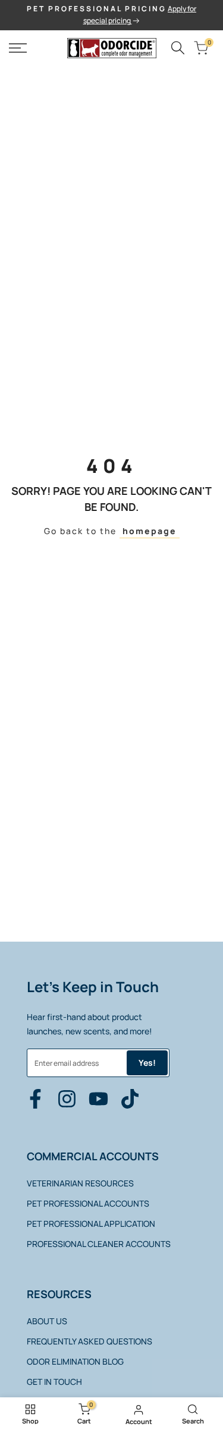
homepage (150, 530)
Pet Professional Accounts (88, 1203)
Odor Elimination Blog (75, 1361)
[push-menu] (18, 48)
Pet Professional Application (91, 1223)
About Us (47, 1321)
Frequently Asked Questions (89, 1341)
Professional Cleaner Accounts (99, 1243)
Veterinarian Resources (80, 1183)
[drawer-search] (177, 48)
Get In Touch (54, 1381)
